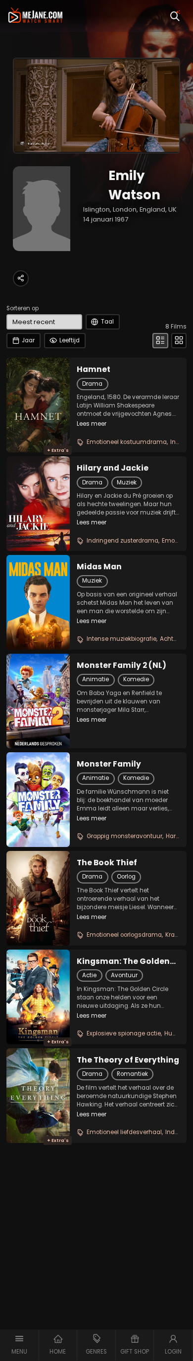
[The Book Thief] (38, 898)
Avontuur (124, 975)
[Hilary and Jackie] (38, 503)
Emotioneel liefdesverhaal (124, 1132)
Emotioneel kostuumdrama (127, 442)
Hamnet (93, 369)
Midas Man (99, 567)
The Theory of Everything (128, 1060)
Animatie (95, 679)
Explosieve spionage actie (124, 1033)
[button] (19, 1345)
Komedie (136, 679)
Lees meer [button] (91, 424)
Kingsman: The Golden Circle (123, 961)
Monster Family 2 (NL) (121, 665)
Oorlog (126, 877)
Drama (92, 384)
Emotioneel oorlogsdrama (124, 935)
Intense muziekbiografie (121, 639)
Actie (89, 975)
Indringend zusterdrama (122, 541)
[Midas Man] (38, 602)
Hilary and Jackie (112, 468)
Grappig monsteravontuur (124, 836)
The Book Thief (107, 863)
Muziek (127, 482)
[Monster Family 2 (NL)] (38, 701)
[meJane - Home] (35, 16)
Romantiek (132, 1074)
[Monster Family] (38, 799)
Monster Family (109, 764)
